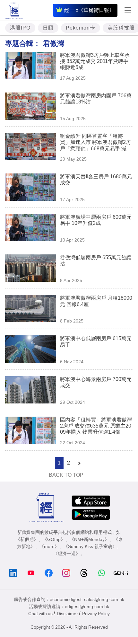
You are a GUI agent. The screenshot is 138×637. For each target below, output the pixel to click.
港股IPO (20, 28)
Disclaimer (67, 613)
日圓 (48, 28)
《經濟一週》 (66, 553)
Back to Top (66, 475)
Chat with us (40, 613)
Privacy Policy (96, 613)
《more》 (49, 546)
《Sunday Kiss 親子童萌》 (90, 546)
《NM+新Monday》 (89, 539)
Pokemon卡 (80, 28)
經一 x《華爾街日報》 (89, 10)
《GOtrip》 (54, 539)
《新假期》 (27, 539)
